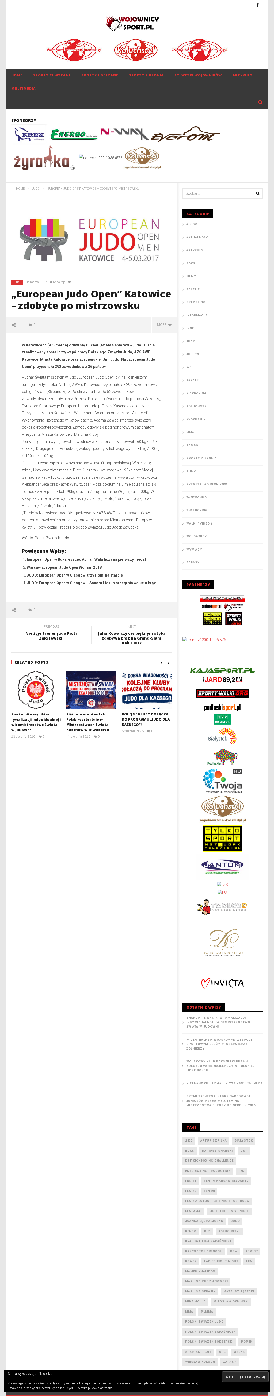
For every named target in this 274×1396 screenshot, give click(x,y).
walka (239, 1352)
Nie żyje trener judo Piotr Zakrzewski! (51, 633)
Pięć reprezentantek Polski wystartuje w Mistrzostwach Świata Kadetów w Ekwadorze (87, 722)
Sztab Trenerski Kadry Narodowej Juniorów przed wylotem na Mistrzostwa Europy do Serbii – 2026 (221, 1101)
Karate (192, 380)
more (162, 325)
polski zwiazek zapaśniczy (210, 1332)
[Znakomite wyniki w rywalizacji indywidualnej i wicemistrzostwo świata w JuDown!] (36, 690)
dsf (244, 1151)
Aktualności (198, 237)
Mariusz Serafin (200, 1291)
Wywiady (194, 549)
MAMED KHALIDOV (200, 1271)
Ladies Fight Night (221, 1261)
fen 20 (190, 1191)
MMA (190, 432)
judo (235, 1221)
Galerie (193, 289)
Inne (190, 328)
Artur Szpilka (213, 1140)
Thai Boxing (197, 510)
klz (207, 1231)
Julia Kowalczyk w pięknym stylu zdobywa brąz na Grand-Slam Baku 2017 (131, 636)
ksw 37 (251, 1251)
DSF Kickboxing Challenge (209, 1160)
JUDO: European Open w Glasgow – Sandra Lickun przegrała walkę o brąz (91, 583)
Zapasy (193, 562)
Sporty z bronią (146, 75)
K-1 (189, 367)
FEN (241, 1171)
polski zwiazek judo (204, 1321)
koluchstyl (229, 1231)
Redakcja (59, 282)
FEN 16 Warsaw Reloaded (226, 1181)
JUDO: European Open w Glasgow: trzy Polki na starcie (75, 575)
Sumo (191, 471)
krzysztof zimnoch (203, 1251)
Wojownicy (196, 536)
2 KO (189, 1140)
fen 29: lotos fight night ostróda (217, 1201)
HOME (16, 75)
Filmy (191, 276)
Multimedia (23, 88)
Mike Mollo (195, 1301)
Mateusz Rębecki (238, 1291)
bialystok (244, 1140)
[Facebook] (258, 5)
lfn (249, 1261)
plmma (207, 1311)
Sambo (192, 445)
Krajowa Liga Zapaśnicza (208, 1241)
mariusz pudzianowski (206, 1281)
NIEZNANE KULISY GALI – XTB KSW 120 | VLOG (224, 1083)
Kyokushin (196, 419)
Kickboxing (196, 393)
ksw (234, 1251)
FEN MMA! (193, 1211)
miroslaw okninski (231, 1301)
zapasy (229, 1362)
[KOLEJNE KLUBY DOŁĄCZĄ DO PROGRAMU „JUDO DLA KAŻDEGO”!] (147, 690)
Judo (17, 282)
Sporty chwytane (52, 75)
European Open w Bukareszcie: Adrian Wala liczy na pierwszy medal (86, 559)
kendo (190, 1231)
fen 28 (209, 1191)
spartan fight (198, 1352)
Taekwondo (196, 497)
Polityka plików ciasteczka (94, 1388)
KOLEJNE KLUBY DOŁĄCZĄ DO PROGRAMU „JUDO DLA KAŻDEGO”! (146, 719)
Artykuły (242, 75)
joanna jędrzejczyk (204, 1221)
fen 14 (190, 1181)
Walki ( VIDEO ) (199, 523)
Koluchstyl (197, 406)
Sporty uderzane (100, 75)
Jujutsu (194, 354)
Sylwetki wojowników (198, 75)
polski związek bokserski (209, 1341)
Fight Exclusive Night (229, 1211)
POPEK (246, 1341)
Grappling (196, 302)
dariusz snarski (217, 1151)
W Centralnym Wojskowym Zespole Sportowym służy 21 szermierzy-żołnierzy (219, 1044)
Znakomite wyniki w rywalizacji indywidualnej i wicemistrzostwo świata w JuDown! (36, 722)
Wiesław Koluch (200, 1362)
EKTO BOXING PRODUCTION (208, 1171)
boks (189, 1151)
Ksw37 (190, 1261)
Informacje (196, 315)
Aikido (191, 224)
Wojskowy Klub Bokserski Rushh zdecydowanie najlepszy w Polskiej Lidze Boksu (220, 1066)
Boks (190, 263)
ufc (222, 1352)
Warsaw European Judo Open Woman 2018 (64, 567)
